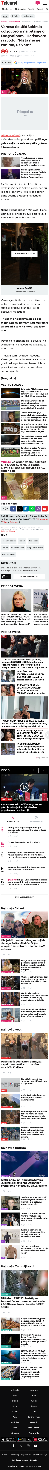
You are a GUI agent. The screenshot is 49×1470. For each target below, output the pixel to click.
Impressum (26, 1455)
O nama (5, 1455)
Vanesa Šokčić (17, 548)
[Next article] (47, 735)
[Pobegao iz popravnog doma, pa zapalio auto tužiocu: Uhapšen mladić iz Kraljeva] (24, 1046)
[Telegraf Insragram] (28, 1446)
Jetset (4, 21)
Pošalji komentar (29, 577)
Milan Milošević (10, 135)
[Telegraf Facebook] (13, 1446)
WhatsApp (42, 519)
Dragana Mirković (35, 548)
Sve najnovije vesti (24, 897)
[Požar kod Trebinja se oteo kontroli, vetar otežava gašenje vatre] (10, 1101)
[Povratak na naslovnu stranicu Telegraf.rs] (9, 3)
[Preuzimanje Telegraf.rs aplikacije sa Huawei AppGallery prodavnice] (40, 1439)
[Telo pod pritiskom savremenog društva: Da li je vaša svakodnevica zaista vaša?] (10, 1252)
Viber (5, 522)
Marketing (14, 1455)
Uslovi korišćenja (8, 531)
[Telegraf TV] (35, 1446)
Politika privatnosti (20, 1460)
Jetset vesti (14, 21)
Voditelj (22, 541)
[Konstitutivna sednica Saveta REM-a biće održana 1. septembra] (10, 1085)
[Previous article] (2, 735)
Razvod (5, 548)
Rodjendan (33, 541)
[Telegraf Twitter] (21, 1446)
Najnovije (12, 908)
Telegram (14, 522)
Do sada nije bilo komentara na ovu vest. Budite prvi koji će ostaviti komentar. (21, 569)
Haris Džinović (8, 554)
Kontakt (33, 1460)
